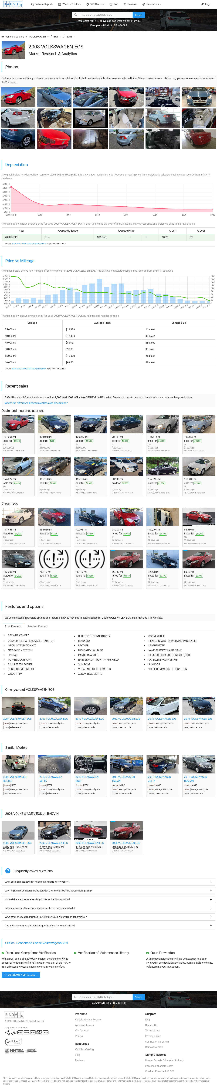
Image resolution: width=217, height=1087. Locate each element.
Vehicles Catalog (14, 36)
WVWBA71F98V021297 (124, 451)
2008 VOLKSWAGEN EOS (17, 842)
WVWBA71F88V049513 (88, 493)
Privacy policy (153, 1036)
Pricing (79, 1036)
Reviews (132, 4)
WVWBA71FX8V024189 (16, 451)
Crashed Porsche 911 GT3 (159, 1071)
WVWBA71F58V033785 (196, 543)
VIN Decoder (97, 4)
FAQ (116, 4)
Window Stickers (71, 4)
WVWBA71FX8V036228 (124, 543)
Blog (77, 1054)
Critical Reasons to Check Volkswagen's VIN (36, 943)
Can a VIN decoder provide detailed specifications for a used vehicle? (40, 925)
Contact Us (151, 1025)
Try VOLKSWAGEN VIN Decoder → (21, 975)
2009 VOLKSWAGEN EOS (54, 718)
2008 (69, 36)
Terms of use (152, 1030)
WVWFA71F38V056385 (88, 451)
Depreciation (16, 164)
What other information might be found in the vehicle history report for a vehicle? (46, 916)
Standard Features (38, 626)
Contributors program (157, 1041)
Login (207, 4)
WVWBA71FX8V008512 (52, 493)
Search (138, 15)
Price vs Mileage (19, 260)
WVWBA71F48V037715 (16, 586)
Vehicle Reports (44, 4)
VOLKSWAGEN (37, 36)
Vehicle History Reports (88, 1019)
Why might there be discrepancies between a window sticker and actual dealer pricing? (48, 890)
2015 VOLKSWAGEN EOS (162, 718)
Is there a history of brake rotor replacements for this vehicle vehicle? (40, 908)
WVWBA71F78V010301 (196, 493)
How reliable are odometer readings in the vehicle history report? (37, 899)
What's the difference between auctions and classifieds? (36, 403)
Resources (153, 4)
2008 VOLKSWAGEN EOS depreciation (29, 243)
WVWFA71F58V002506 (15, 493)
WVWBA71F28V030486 (160, 451)
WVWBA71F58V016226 (52, 586)
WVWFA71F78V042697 (196, 451)
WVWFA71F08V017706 (52, 543)
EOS (56, 36)
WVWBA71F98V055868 (124, 493)
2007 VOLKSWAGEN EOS (17, 718)
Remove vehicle (154, 1047)
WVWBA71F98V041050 (52, 451)
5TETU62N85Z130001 (113, 1003)
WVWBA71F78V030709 (160, 543)
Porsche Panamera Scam (159, 1065)
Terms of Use (113, 1081)
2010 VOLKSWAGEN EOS (90, 718)
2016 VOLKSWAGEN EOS (198, 718)
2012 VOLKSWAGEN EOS (126, 718)
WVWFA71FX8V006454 (88, 543)
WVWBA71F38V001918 (124, 586)
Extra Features (13, 626)
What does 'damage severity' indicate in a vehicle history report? (37, 881)
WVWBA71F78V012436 (160, 493)
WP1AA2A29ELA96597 (114, 25)
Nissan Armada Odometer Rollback (164, 1060)
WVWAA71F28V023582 (16, 543)
